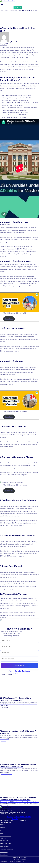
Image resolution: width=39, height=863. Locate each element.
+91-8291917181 (8, 813)
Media (1, 833)
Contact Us (2, 827)
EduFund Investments (5, 835)
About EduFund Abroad (16, 861)
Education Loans (4, 840)
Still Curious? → (13, 820)
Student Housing (4, 852)
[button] (2, 4)
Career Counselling (4, 846)
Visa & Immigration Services (6, 849)
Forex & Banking (4, 854)
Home (1, 10)
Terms (18, 857)
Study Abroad (13, 10)
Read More (9, 319)
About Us (2, 824)
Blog (6, 10)
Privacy (14, 857)
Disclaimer (24, 857)
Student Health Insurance (6, 843)
